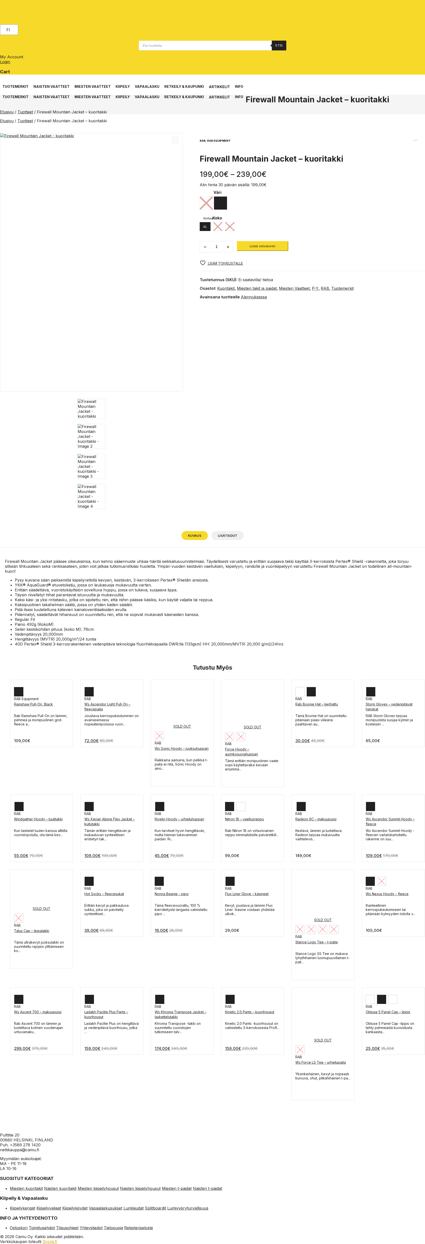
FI (8, 29)
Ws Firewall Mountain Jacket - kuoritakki (415, 138)
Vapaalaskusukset (105, 1208)
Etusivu (7, 111)
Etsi (279, 45)
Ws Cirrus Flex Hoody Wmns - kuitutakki (422, 138)
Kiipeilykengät (22, 1208)
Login (5, 61)
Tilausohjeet (67, 1227)
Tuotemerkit (342, 288)
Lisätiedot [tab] (227, 536)
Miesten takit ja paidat (257, 288)
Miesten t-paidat (177, 1188)
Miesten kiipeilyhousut (98, 1188)
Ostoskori (19, 1227)
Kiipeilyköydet (75, 1208)
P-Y (315, 288)
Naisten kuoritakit (60, 1188)
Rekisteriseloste (138, 1227)
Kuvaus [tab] (194, 536)
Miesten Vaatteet (294, 288)
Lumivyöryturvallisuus (187, 1208)
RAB (325, 288)
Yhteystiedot (91, 1227)
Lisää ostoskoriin (262, 246)
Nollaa (208, 218)
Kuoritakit (226, 288)
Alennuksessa (254, 296)
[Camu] (22, 13)
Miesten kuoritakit (26, 1188)
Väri (217, 192)
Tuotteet (25, 111)
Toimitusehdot (42, 1227)
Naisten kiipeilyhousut (140, 1188)
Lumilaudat (133, 1208)
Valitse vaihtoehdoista (172, 760)
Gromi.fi (50, 1241)
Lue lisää (21, 716)
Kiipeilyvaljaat (48, 1208)
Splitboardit (155, 1208)
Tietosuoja (113, 1227)
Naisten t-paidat (207, 1188)
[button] (15, 84)
